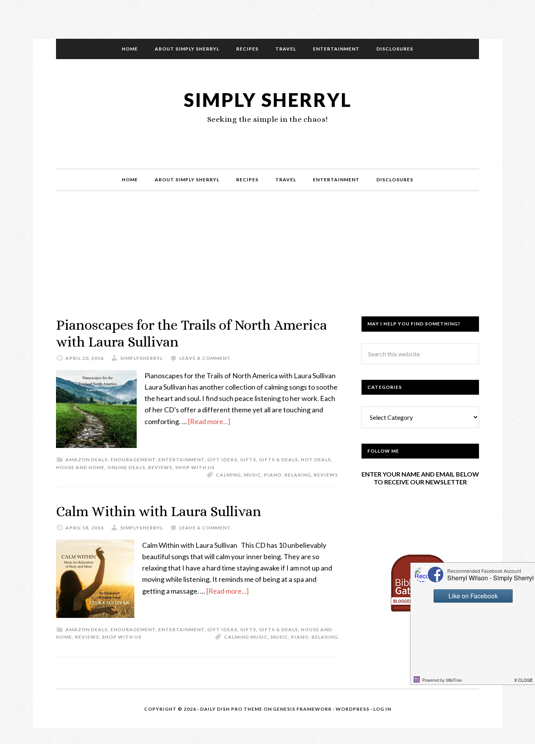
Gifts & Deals (278, 459)
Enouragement (132, 459)
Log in (382, 709)
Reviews (160, 467)
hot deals (316, 459)
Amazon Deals (86, 459)
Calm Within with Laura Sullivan (158, 511)
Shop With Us (195, 467)
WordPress (352, 709)
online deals (126, 467)
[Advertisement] (267, 261)
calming (228, 475)
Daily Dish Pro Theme (231, 709)
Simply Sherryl (268, 99)
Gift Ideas (222, 459)
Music (252, 475)
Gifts (248, 459)
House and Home (80, 467)
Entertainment (181, 459)
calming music (246, 637)
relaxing (297, 475)
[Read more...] (209, 421)
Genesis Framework (302, 709)
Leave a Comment (205, 358)
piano (273, 475)
